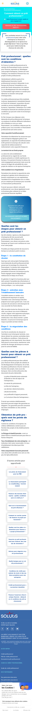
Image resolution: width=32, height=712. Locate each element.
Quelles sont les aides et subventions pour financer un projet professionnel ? (17, 529)
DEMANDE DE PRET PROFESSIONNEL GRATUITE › (16, 26)
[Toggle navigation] (2, 3)
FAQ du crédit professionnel (9, 656)
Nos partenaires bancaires (9, 677)
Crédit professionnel (7, 654)
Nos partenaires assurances (9, 680)
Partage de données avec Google (10, 703)
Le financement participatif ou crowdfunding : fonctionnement (17, 484)
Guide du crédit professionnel (10, 668)
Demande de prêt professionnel (10, 659)
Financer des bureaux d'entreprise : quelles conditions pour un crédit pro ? (17, 496)
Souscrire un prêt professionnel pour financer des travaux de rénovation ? (17, 541)
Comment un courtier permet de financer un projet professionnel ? (17, 517)
